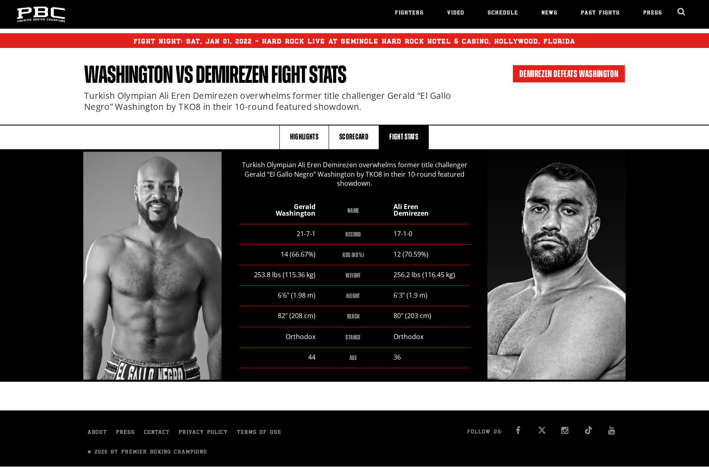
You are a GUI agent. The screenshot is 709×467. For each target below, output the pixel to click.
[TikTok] (588, 433)
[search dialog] (681, 11)
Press (652, 13)
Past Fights (600, 13)
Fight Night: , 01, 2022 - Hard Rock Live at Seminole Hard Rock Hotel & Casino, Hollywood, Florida (354, 42)
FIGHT (403, 136)
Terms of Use (259, 433)
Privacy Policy (203, 433)
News (550, 13)
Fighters (409, 13)
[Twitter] (542, 433)
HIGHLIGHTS (304, 136)
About (97, 433)
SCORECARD (353, 136)
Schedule (503, 13)
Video (455, 13)
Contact (157, 433)
